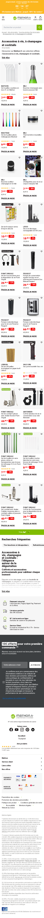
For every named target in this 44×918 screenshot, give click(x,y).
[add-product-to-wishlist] (19, 64)
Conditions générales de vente (31, 803)
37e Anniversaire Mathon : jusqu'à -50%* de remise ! (22, 12)
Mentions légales (25, 805)
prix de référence (7, 866)
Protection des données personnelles (15, 800)
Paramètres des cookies (10, 797)
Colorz (12, 808)
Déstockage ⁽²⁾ (7, 204)
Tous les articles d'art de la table (29, 32)
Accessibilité (10, 805)
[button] (40, 18)
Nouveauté (6, 389)
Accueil (4, 32)
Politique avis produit (9, 803)
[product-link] (11, 84)
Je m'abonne (35, 665)
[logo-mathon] (22, 18)
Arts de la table (13, 32)
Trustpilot (22, 739)
